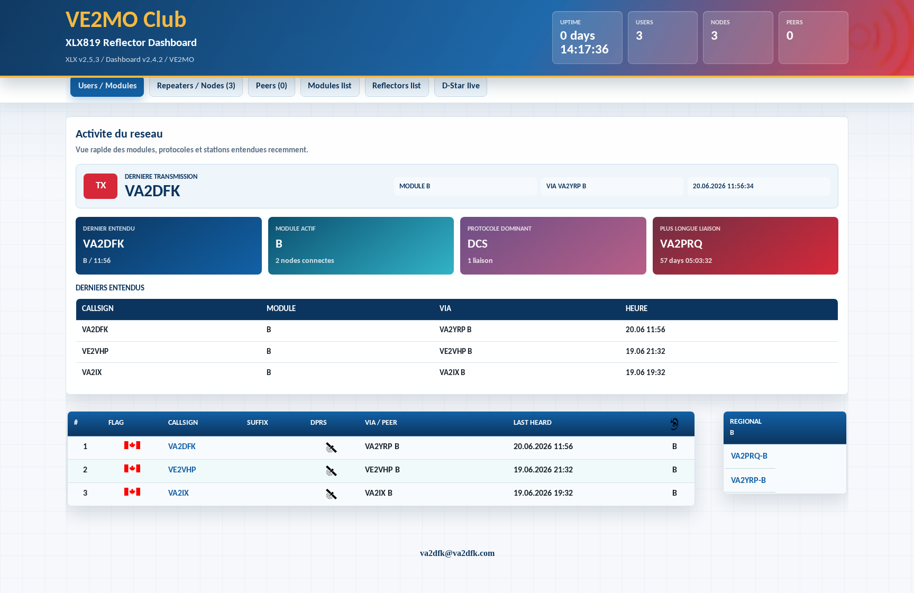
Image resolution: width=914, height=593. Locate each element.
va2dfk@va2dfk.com (457, 553)
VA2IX (178, 493)
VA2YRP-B (748, 481)
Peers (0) (271, 86)
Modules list (330, 86)
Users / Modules (107, 86)
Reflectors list (396, 86)
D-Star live (461, 86)
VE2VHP (182, 470)
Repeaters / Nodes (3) (196, 86)
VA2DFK (182, 447)
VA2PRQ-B (749, 456)
